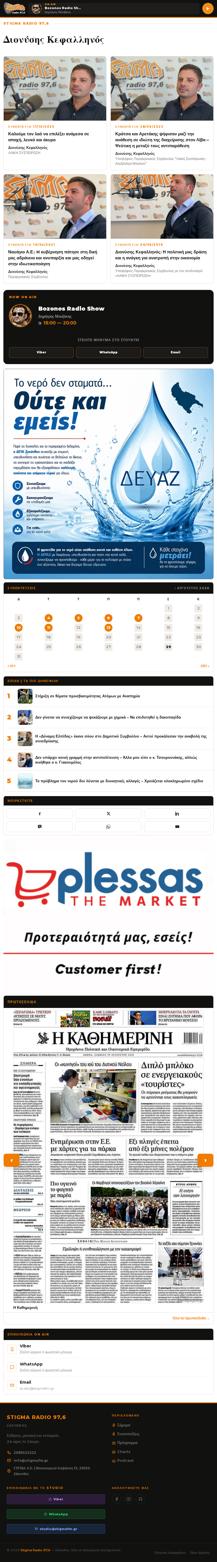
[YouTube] (128, 1499)
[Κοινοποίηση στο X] (108, 813)
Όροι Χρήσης (200, 1553)
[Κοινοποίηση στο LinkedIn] (177, 813)
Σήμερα (123, 1425)
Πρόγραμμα (127, 1442)
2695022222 (25, 1452)
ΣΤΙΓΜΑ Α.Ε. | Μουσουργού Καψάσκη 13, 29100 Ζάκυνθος (52, 1471)
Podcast (125, 1460)
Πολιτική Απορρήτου (170, 1553)
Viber (41, 352)
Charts (124, 1451)
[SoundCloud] (140, 1499)
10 (19, 627)
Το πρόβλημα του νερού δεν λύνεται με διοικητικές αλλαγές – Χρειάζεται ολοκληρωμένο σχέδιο (119, 781)
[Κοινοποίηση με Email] (177, 826)
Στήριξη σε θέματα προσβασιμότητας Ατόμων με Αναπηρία (87, 696)
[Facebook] (116, 1499)
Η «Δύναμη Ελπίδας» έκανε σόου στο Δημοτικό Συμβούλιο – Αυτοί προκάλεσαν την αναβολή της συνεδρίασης (121, 738)
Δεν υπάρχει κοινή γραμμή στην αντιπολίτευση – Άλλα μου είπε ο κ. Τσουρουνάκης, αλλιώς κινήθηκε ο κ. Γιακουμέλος (116, 759)
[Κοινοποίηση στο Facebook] (39, 813)
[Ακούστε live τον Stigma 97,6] (208, 8)
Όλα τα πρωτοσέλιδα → (191, 1318)
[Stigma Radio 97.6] (14, 8)
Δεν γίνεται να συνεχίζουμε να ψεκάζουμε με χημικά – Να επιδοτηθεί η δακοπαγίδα (108, 717)
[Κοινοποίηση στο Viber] (39, 826)
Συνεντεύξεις (128, 1433)
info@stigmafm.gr (31, 1460)
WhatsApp (108, 352)
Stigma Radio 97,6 (35, 1550)
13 (108, 627)
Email (175, 352)
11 (48, 627)
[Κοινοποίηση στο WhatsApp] (108, 826)
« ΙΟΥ (12, 666)
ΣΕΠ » (205, 666)
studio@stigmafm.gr (58, 1529)
